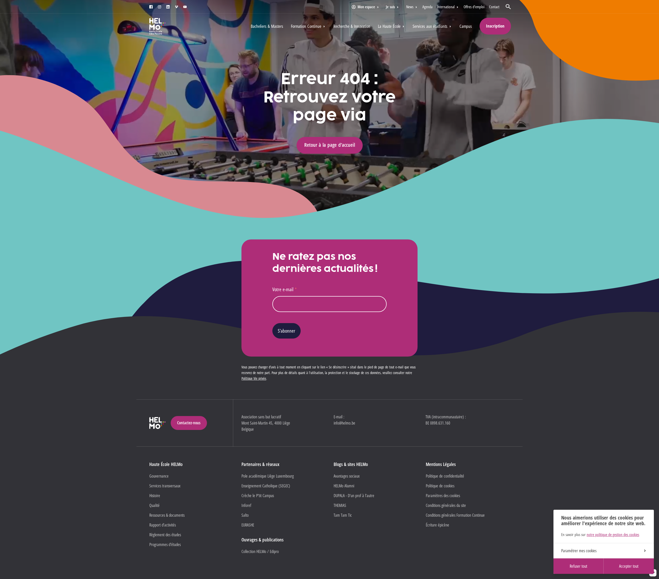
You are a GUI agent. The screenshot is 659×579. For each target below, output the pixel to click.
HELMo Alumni (344, 486)
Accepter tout (628, 566)
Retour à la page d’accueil (329, 144)
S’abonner (286, 330)
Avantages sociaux (347, 476)
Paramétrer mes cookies (578, 551)
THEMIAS (340, 505)
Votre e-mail (284, 289)
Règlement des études (165, 535)
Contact (494, 6)
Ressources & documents (167, 515)
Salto (245, 515)
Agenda (427, 6)
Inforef (246, 505)
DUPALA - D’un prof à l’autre (354, 495)
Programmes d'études (165, 544)
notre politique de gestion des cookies (613, 534)
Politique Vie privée (253, 378)
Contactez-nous (189, 423)
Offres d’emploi (474, 6)
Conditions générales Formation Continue (455, 515)
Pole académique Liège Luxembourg (267, 476)
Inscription (495, 26)
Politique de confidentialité (445, 476)
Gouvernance (159, 476)
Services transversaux (164, 486)
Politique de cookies (440, 486)
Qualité (154, 505)
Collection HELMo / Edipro (260, 551)
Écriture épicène (437, 525)
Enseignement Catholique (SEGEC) (265, 486)
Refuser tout (578, 566)
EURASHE (247, 525)
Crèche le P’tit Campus (257, 495)
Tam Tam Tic (343, 515)
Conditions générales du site (446, 505)
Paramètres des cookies (443, 495)
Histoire (154, 495)
